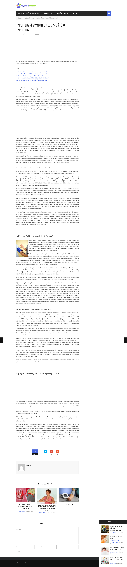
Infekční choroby (63, 13)
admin (37, 34)
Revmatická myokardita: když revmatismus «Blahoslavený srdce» (47, 508)
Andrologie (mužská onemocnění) (29, 13)
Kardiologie (19, 34)
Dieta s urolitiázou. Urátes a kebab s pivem (117, 559)
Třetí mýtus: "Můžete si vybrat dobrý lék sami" (29, 76)
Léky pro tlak (69, 504)
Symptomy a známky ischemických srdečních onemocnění (25, 507)
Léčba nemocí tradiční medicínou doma (26, 563)
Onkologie (113, 532)
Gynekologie (48, 13)
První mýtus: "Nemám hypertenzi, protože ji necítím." (31, 72)
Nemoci (75, 13)
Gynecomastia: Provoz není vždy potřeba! (117, 549)
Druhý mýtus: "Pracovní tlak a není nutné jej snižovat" (31, 74)
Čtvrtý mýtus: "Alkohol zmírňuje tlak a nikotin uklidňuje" (32, 78)
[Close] (100, 522)
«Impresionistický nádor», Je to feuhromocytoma (116, 528)
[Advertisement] (47, 48)
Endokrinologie (114, 552)
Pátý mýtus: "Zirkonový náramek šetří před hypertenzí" (32, 80)
